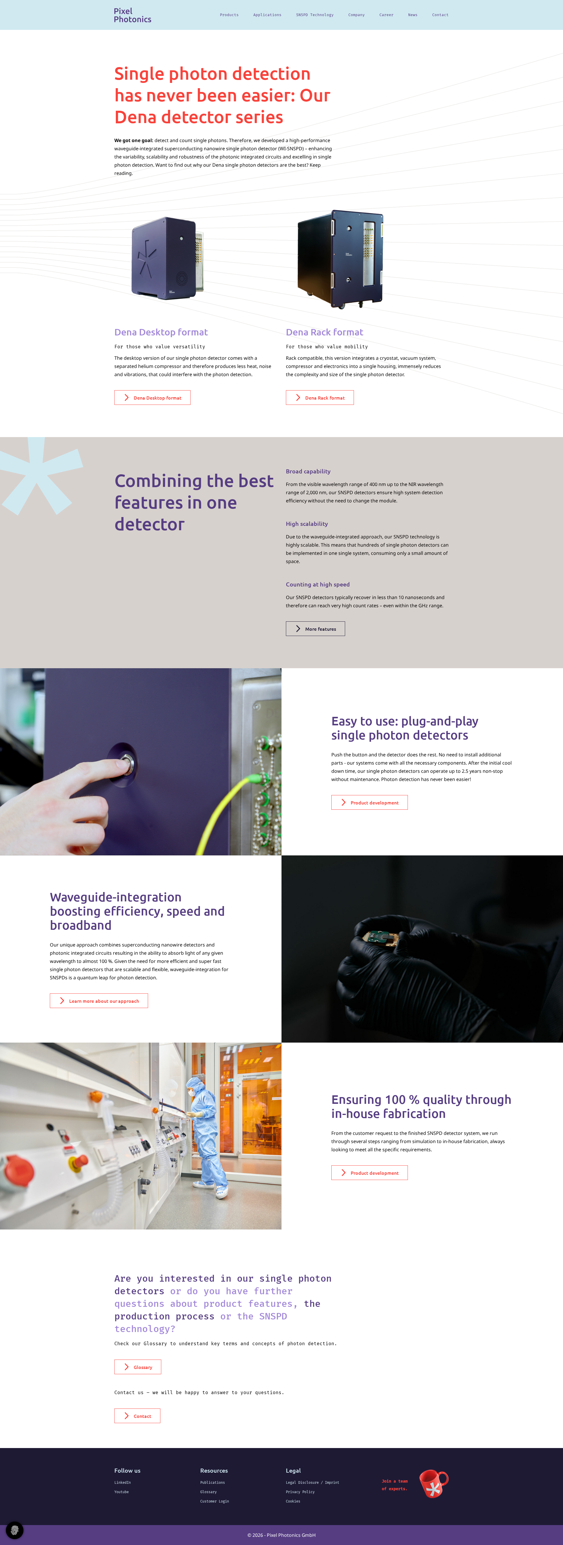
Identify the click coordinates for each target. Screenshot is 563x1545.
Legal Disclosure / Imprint (312, 1483)
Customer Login (214, 1501)
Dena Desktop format (158, 397)
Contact (440, 15)
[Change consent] (14, 1530)
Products (229, 15)
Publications (212, 1483)
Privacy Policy (300, 1492)
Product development (375, 802)
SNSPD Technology (315, 15)
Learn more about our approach (104, 1000)
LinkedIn (122, 1483)
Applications (267, 15)
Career (386, 15)
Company (356, 15)
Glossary (143, 1367)
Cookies (293, 1501)
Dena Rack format (325, 397)
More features (320, 628)
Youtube (121, 1492)
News (413, 15)
